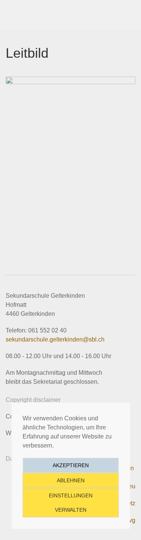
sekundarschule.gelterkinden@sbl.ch (55, 339)
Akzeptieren (71, 465)
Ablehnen (71, 480)
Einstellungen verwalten (70, 502)
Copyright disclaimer (33, 400)
